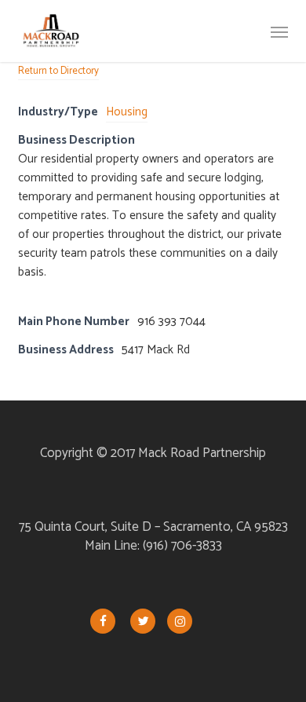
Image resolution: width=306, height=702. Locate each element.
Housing (127, 112)
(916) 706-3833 (182, 546)
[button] (279, 31)
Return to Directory (58, 71)
